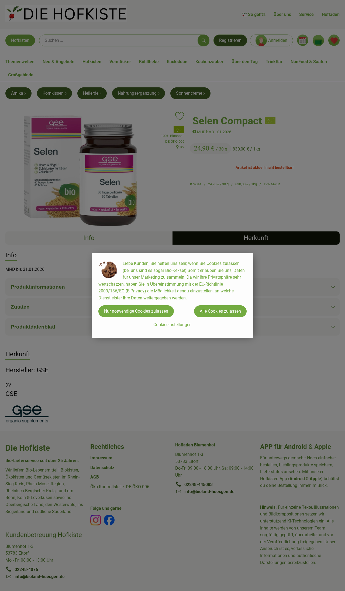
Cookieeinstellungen (172, 324)
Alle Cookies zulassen (220, 311)
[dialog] (172, 295)
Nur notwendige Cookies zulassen (136, 311)
